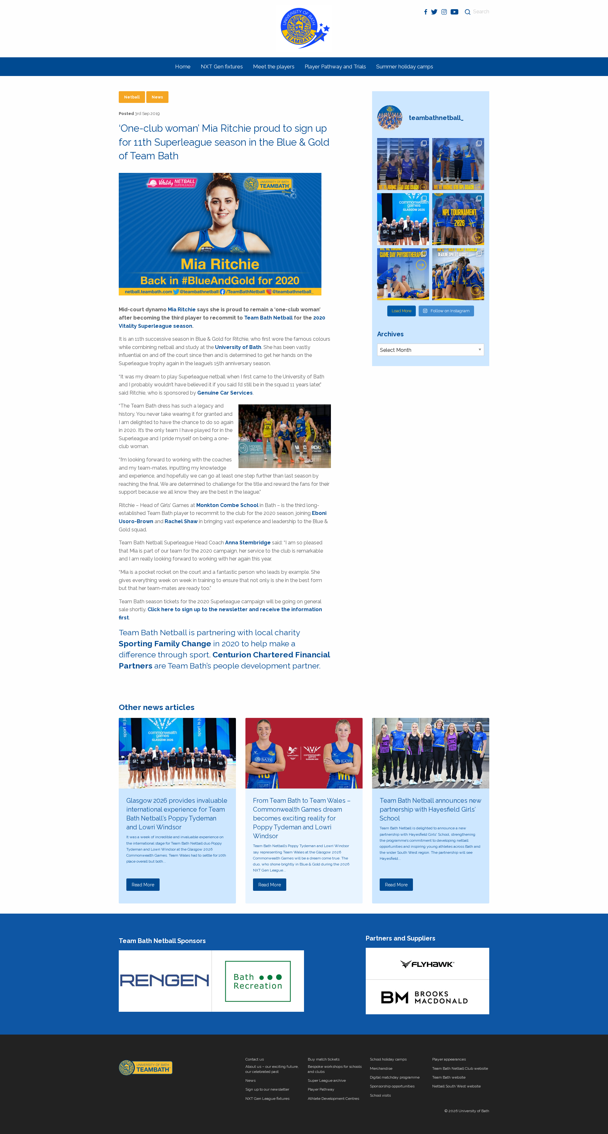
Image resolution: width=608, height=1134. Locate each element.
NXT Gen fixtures (222, 66)
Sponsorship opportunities (392, 1086)
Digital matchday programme (395, 1077)
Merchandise (381, 1068)
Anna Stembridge (248, 543)
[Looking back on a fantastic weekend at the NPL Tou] (458, 219)
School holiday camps (388, 1059)
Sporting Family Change (165, 643)
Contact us (254, 1059)
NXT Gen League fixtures (267, 1098)
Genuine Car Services (225, 393)
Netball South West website (456, 1086)
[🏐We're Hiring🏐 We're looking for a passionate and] (403, 274)
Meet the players (273, 66)
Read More (143, 884)
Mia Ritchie (182, 310)
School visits (380, 1095)
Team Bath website (449, 1077)
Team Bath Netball (268, 318)
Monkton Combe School (227, 505)
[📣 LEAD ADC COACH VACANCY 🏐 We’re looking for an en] (403, 164)
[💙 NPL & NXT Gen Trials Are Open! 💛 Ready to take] (458, 274)
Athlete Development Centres (333, 1098)
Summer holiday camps (404, 66)
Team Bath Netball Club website (460, 1068)
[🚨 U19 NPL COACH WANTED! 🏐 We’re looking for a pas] (458, 164)
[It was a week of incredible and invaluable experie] (403, 219)
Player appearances (449, 1059)
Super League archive (327, 1080)
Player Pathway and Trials (335, 66)
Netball (132, 97)
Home (183, 66)
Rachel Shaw (181, 521)
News (157, 97)
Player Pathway (321, 1089)
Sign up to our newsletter (267, 1089)
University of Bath (238, 347)
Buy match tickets (323, 1059)
